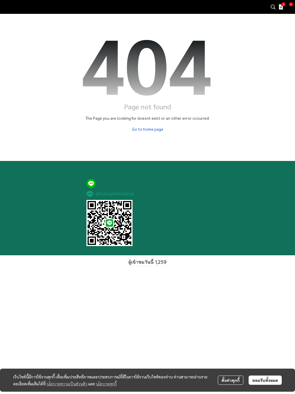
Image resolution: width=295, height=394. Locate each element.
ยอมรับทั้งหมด (265, 380)
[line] (91, 183)
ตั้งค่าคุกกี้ (231, 380)
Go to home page (147, 129)
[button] (273, 7)
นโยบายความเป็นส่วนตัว (67, 383)
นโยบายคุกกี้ (106, 383)
